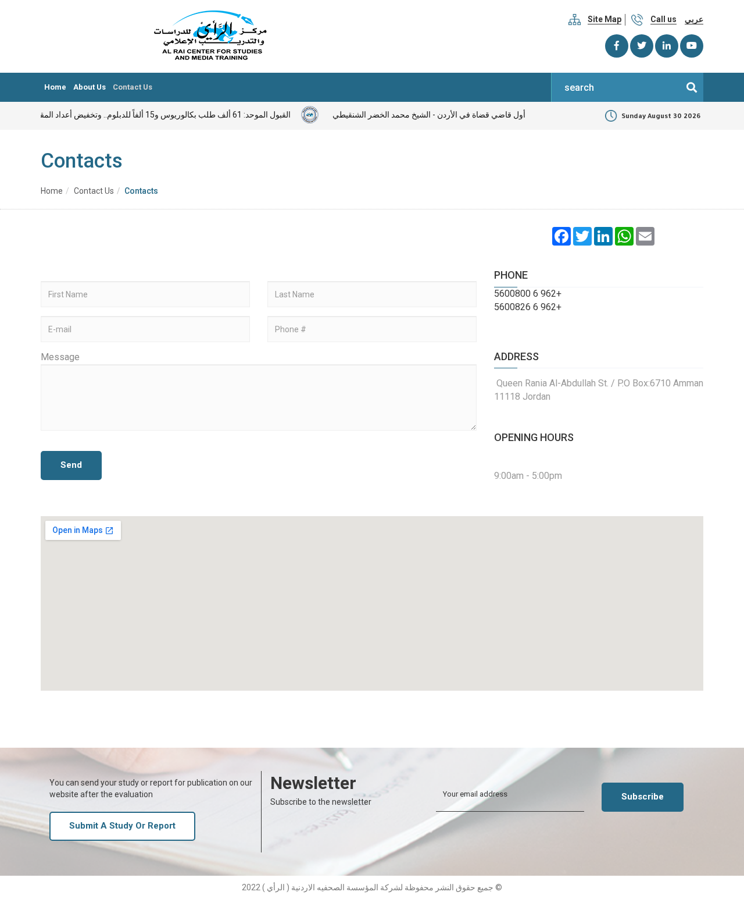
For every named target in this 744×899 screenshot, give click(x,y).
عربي (694, 19)
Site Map (604, 19)
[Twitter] (641, 46)
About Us (89, 87)
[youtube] (691, 46)
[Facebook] (616, 46)
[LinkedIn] (666, 46)
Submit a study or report (122, 825)
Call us (663, 19)
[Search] (691, 87)
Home (55, 87)
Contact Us (132, 87)
